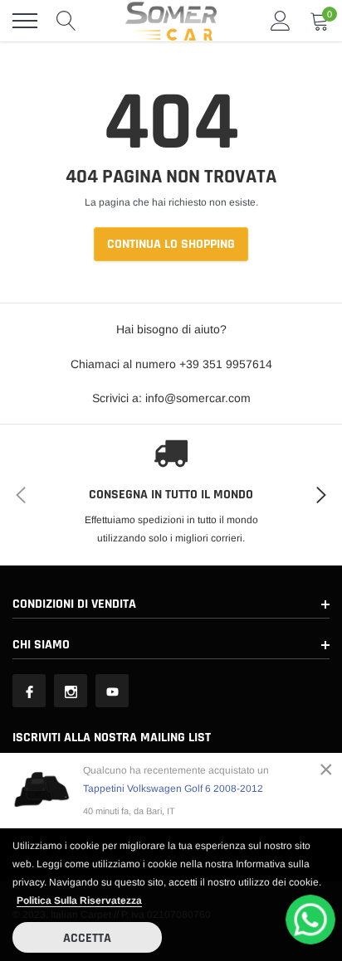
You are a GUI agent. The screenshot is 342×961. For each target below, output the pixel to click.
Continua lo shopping (171, 244)
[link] (29, 690)
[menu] (24, 20)
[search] (66, 20)
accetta (87, 938)
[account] (281, 21)
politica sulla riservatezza (79, 900)
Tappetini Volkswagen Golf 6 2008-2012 (173, 788)
